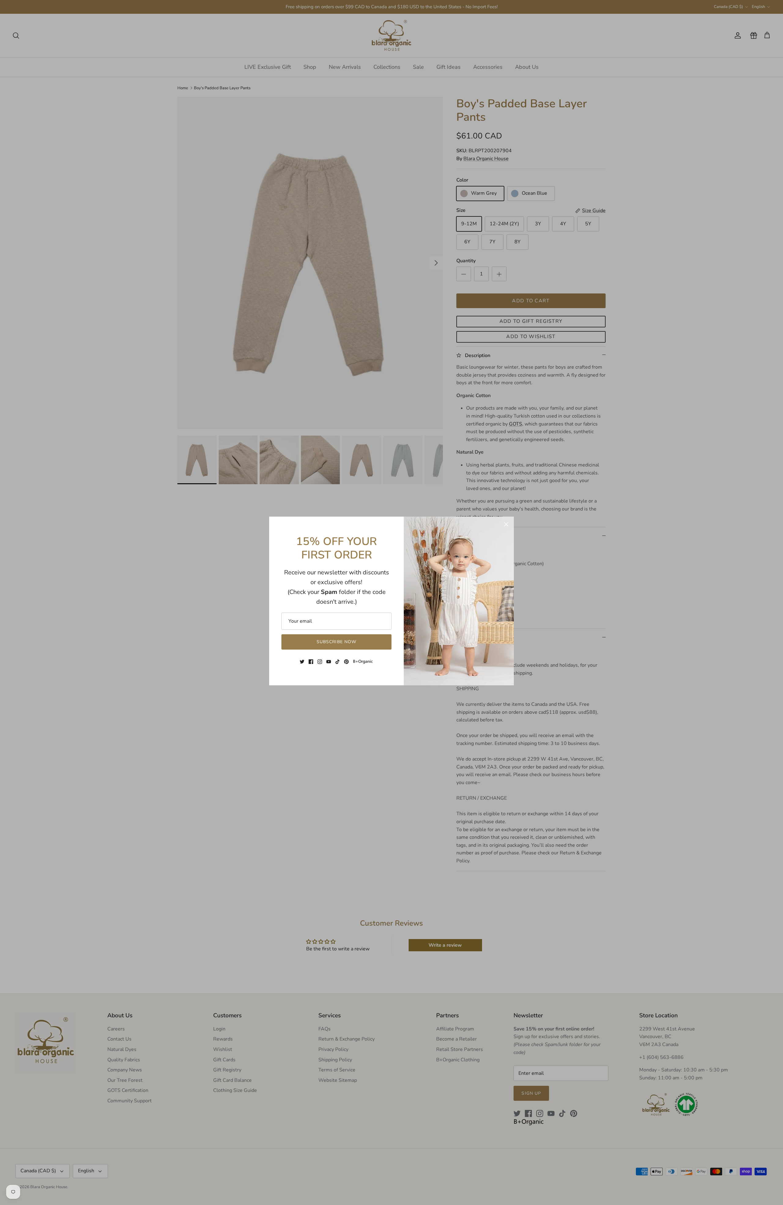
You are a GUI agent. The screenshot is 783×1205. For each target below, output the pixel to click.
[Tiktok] (337, 661)
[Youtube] (328, 661)
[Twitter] (302, 661)
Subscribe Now (337, 642)
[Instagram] (319, 661)
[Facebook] (311, 661)
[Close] (506, 524)
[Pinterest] (346, 661)
